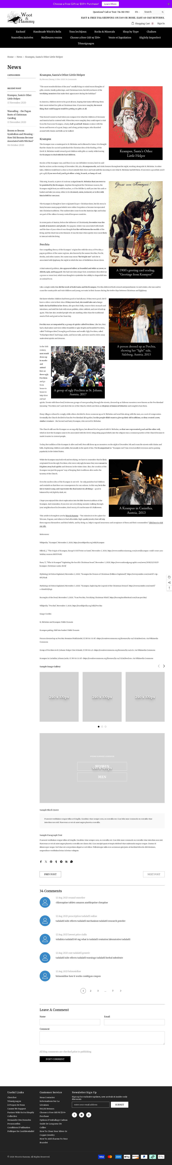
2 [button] (102, 726)
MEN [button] (102, 777)
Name (43, 1016)
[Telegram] (61, 861)
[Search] (154, 12)
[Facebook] (41, 861)
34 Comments (71, 79)
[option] (59, 699)
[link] (59, 697)
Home (10, 57)
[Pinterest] (51, 861)
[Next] (120, 990)
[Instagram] (81, 1114)
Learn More (110, 4)
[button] (164, 666)
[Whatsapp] (71, 861)
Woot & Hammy (72, 516)
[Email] (66, 861)
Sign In (161, 23)
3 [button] (105, 726)
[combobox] (151, 12)
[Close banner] (169, 4)
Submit (119, 1104)
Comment (45, 1029)
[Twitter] (46, 861)
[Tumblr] (56, 861)
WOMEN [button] (102, 766)
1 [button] (98, 726)
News (19, 57)
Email (107, 1016)
